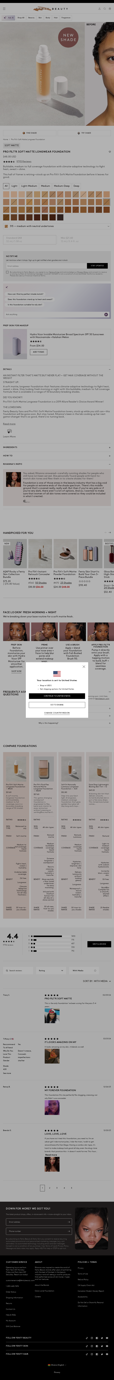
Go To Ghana (56, 705)
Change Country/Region (57, 713)
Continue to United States (57, 696)
